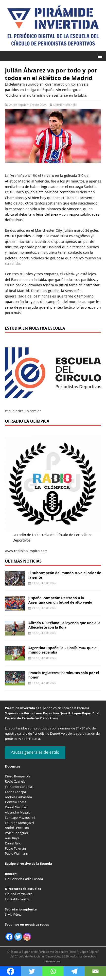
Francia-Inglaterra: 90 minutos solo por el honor (63, 675)
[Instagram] (27, 937)
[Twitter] (18, 937)
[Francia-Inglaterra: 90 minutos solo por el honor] (15, 682)
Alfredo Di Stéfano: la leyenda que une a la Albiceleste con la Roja (64, 625)
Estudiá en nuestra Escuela (35, 328)
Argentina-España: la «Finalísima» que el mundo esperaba (62, 650)
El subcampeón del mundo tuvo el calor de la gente (64, 575)
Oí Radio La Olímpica (27, 421)
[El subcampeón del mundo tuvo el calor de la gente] (15, 582)
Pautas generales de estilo (35, 752)
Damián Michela (65, 104)
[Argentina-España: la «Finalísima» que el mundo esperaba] (15, 657)
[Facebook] (9, 937)
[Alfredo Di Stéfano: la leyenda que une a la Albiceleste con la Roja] (15, 632)
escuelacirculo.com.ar (23, 411)
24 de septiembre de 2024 (28, 104)
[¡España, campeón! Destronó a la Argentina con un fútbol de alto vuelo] (15, 607)
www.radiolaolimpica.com (26, 550)
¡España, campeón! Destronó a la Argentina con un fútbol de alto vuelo (60, 600)
